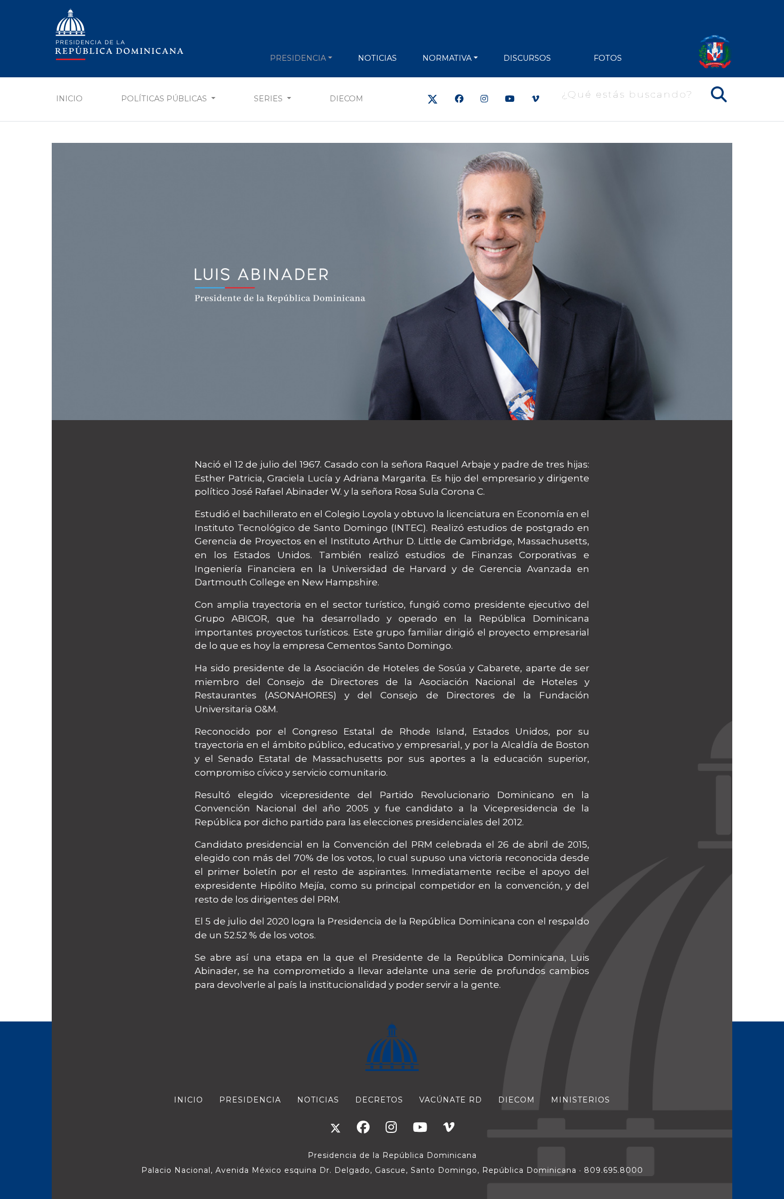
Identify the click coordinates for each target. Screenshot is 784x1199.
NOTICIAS (377, 58)
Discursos (527, 58)
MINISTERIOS (580, 1100)
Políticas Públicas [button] (165, 98)
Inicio (69, 98)
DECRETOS (379, 1100)
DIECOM (346, 98)
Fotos (608, 58)
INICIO (188, 1100)
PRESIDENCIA (298, 58)
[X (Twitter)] (432, 99)
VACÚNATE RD (450, 1100)
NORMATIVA (446, 58)
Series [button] (269, 98)
